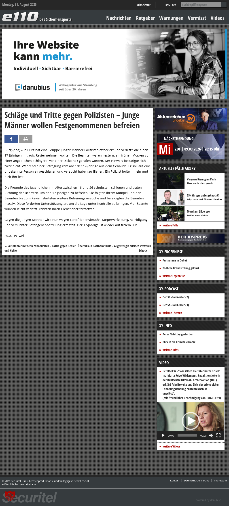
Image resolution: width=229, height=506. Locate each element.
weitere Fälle (170, 225)
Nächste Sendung (179, 138)
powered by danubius (208, 500)
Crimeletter (144, 5)
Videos (218, 17)
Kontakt (174, 480)
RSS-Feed (170, 5)
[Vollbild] (218, 435)
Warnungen (171, 17)
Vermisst (197, 17)
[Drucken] (25, 139)
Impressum (220, 480)
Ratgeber (145, 17)
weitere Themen (172, 313)
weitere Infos (170, 350)
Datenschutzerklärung (196, 480)
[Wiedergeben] (163, 435)
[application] (190, 421)
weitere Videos (171, 446)
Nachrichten (118, 17)
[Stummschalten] (211, 435)
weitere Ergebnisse (174, 276)
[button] (191, 421)
